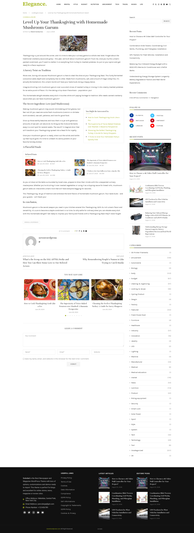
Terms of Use (66, 482)
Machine (151, 357)
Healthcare (151, 325)
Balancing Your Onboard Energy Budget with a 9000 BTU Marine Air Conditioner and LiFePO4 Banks (148, 67)
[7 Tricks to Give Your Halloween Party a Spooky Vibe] (80, 172)
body (151, 273)
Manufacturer (151, 362)
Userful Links (67, 473)
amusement (107, 4)
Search (132, 17)
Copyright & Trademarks (71, 505)
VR (151, 456)
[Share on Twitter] (81, 231)
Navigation (155, 98)
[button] (27, 299)
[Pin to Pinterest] (83, 231)
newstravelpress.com (53, 529)
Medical (151, 367)
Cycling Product (151, 294)
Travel (125, 4)
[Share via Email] (86, 231)
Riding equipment (151, 398)
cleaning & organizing (151, 284)
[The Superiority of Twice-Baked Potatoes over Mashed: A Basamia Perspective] (80, 162)
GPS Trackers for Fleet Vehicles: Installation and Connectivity (156, 200)
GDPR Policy (66, 497)
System (151, 430)
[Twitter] (156, 4)
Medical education (151, 372)
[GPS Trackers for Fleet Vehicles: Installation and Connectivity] (136, 202)
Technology (151, 440)
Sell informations (68, 501)
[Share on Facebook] (79, 231)
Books (134, 4)
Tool (151, 445)
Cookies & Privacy (68, 513)
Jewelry (151, 341)
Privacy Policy (66, 478)
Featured (151, 310)
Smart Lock (151, 409)
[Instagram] (158, 4)
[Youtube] (167, 4)
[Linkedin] (164, 4)
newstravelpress (37, 32)
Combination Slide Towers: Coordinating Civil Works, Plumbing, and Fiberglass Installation (158, 188)
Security (151, 404)
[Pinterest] (161, 4)
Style (75, 4)
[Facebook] (153, 4)
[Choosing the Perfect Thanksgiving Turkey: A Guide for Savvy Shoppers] (30, 172)
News (151, 383)
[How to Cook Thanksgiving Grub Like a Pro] (30, 162)
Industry (151, 331)
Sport (151, 419)
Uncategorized (151, 450)
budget (84, 4)
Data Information (68, 490)
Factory (151, 304)
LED (151, 346)
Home (58, 4)
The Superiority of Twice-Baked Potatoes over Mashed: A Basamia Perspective (73, 306)
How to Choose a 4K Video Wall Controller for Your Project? (149, 174)
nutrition (95, 4)
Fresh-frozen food (151, 315)
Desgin (151, 299)
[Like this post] (77, 231)
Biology (151, 268)
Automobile (151, 263)
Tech (117, 4)
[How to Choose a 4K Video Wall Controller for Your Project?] (150, 157)
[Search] (170, 5)
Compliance (66, 493)
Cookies (64, 486)
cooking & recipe (37, 13)
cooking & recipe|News (31, 222)
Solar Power (151, 414)
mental (67, 4)
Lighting (151, 351)
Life (141, 4)
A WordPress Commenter (139, 98)
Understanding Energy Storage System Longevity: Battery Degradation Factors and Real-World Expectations (150, 79)
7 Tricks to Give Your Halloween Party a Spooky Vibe (103, 171)
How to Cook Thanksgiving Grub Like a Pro (51, 161)
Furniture (151, 320)
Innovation (151, 336)
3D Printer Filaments (151, 252)
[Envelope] (42, 512)
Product (151, 393)
